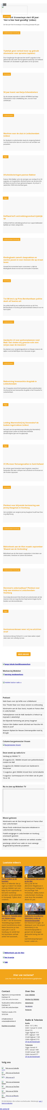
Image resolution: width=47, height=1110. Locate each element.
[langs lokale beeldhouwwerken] (16, 664)
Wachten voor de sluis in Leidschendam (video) (21, 134)
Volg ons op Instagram (13, 1082)
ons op (11, 1086)
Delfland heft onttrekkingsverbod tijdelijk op (23, 217)
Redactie (28, 1010)
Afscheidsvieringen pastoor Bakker (19, 175)
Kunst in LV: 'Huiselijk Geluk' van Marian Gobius (12, 917)
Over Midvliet (30, 995)
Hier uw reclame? (23, 975)
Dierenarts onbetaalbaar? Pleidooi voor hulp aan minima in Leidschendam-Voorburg (21, 590)
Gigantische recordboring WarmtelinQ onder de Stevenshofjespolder (34, 918)
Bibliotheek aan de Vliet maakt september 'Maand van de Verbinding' (23, 547)
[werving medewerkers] (13, 674)
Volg (7, 1086)
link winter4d (4, 1109)
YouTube (16, 1086)
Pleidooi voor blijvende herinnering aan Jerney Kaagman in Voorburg (21, 506)
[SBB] (5, 962)
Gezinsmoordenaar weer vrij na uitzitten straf (22, 630)
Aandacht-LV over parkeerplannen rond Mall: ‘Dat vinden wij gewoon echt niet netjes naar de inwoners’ (21, 342)
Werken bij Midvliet (32, 999)
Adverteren (29, 1003)
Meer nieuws (23, 654)
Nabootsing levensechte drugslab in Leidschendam (20, 382)
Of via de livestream (32, 1042)
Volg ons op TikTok (11, 1091)
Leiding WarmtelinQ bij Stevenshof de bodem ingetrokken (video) (21, 423)
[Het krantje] (8, 957)
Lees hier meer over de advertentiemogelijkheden (23, 978)
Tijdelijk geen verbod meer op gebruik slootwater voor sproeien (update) (21, 52)
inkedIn (12, 1068)
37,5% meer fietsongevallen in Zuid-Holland (23, 464)
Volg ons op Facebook (12, 1073)
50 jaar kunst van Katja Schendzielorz (20, 92)
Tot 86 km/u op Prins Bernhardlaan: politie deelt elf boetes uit (22, 299)
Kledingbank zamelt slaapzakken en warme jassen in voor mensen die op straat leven (23, 259)
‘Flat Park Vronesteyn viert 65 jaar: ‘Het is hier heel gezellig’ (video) (21, 18)
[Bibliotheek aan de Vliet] (13, 953)
